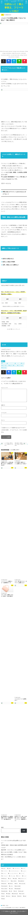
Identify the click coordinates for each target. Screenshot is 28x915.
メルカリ (18, 363)
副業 (11, 365)
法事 (11, 891)
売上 (15, 365)
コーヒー (4, 873)
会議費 (15, 878)
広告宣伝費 (23, 883)
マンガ (24, 876)
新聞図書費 (18, 888)
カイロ (23, 868)
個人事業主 (5, 365)
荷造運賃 (4, 367)
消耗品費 (21, 891)
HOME (3, 905)
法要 (16, 891)
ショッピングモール (13, 873)
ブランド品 (12, 876)
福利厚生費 (15, 893)
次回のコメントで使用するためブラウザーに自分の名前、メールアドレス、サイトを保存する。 (14, 430)
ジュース (22, 873)
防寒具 (20, 896)
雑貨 (25, 896)
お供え (4, 868)
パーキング (5, 876)
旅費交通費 (5, 891)
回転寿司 (4, 883)
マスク (19, 876)
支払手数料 (20, 365)
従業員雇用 (5, 886)
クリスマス (5, 871)
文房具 (11, 888)
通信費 (14, 896)
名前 (3, 405)
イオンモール (16, 868)
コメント (4, 387)
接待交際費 (18, 886)
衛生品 (8, 896)
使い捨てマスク (6, 881)
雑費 (4, 898)
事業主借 (4, 878)
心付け (11, 886)
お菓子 (9, 868)
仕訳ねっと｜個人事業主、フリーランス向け (14, 7)
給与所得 (22, 893)
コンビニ (24, 871)
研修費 (8, 893)
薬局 (4, 896)
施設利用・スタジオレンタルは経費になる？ (13, 849)
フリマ (4, 363)
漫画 (4, 893)
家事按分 (11, 883)
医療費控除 (21, 881)
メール (3, 412)
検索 (2, 827)
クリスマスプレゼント (14, 871)
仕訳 (2, 14)
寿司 (17, 883)
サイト (3, 420)
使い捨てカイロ (23, 878)
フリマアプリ (10, 363)
